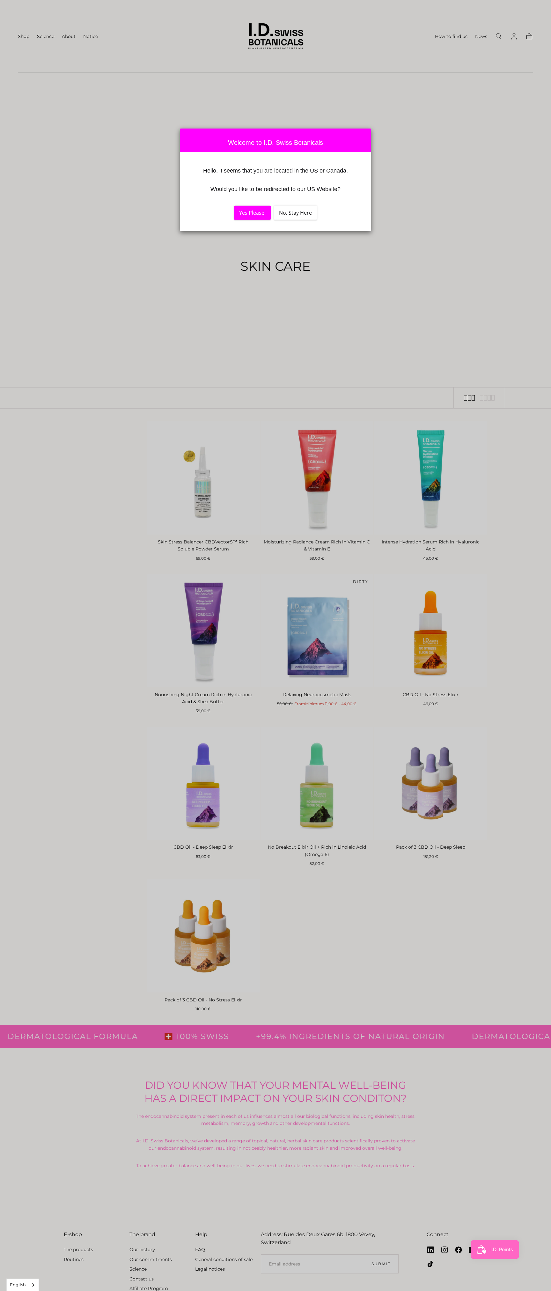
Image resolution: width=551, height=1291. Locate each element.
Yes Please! (252, 212)
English (18, 1284)
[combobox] (22, 1285)
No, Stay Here (295, 212)
